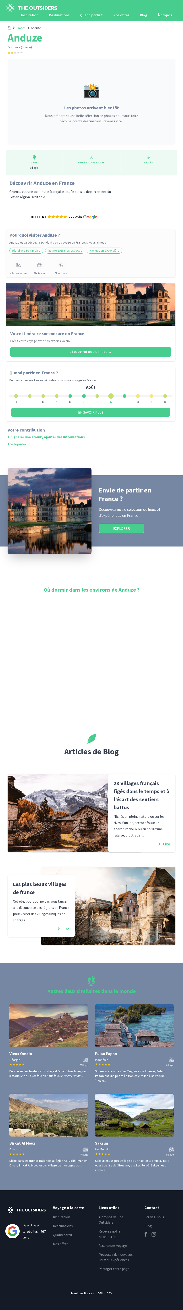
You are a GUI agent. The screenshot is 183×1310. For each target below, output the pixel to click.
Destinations (59, 15)
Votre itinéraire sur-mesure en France (47, 333)
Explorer (121, 528)
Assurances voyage (113, 1245)
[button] (63, 217)
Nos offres (121, 15)
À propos (165, 15)
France (21, 28)
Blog (143, 15)
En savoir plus (90, 412)
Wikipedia (18, 444)
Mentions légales (82, 1293)
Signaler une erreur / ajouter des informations (47, 437)
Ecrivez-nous (154, 1217)
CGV (109, 1293)
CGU (100, 1293)
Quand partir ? (91, 15)
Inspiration (29, 15)
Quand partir (62, 1235)
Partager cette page (114, 1268)
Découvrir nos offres (90, 352)
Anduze (36, 28)
